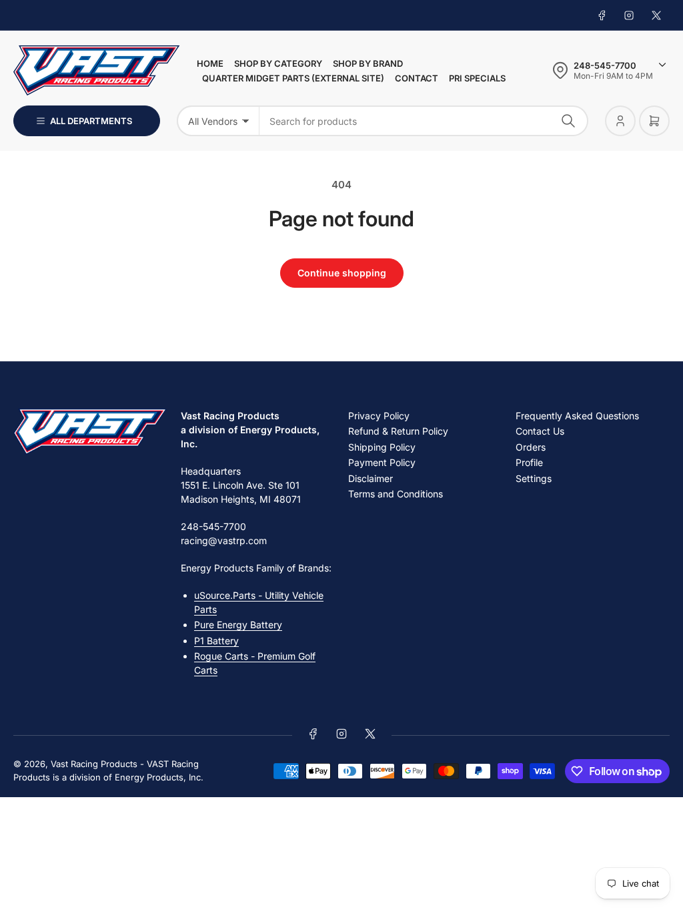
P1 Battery (216, 640)
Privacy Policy (379, 415)
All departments (91, 121)
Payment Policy (382, 462)
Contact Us (540, 431)
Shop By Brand (368, 63)
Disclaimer (370, 478)
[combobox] (423, 120)
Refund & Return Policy (398, 431)
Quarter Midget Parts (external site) (293, 78)
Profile (529, 462)
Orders (531, 447)
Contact (416, 78)
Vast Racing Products (94, 763)
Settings (534, 478)
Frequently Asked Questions (577, 415)
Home (210, 63)
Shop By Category (278, 63)
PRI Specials (477, 78)
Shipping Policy (382, 447)
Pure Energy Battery (238, 624)
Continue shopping (341, 272)
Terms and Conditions (395, 493)
